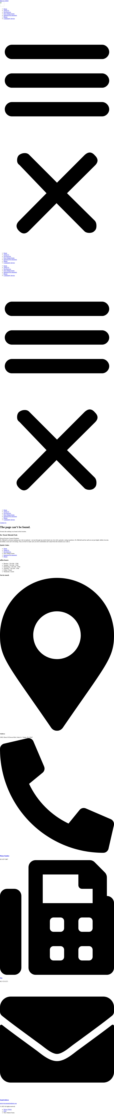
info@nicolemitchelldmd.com (8, 1103)
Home (5, 9)
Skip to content (4, 1)
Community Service (9, 18)
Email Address (4, 1100)
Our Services (7, 12)
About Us (6, 10)
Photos (5, 17)
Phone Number (4, 856)
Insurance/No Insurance (10, 15)
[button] (57, 136)
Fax (1, 978)
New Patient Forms (9, 14)
